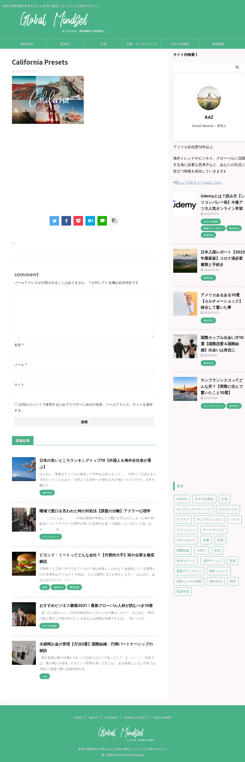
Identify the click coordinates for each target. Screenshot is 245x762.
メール (20, 365)
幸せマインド (186, 561)
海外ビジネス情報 (189, 581)
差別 (217, 550)
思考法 (65, 44)
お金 (103, 44)
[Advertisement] (84, 174)
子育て (201, 550)
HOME (78, 717)
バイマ (234, 519)
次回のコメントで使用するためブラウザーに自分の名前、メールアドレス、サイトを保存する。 (83, 407)
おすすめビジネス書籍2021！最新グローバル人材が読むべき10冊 (96, 605)
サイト (19, 384)
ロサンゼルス (186, 540)
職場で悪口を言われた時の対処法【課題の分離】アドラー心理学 (94, 510)
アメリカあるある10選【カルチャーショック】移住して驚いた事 (222, 301)
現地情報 (218, 44)
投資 (233, 561)
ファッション (186, 530)
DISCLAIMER (162, 717)
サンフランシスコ (209, 519)
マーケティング (214, 530)
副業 (206, 540)
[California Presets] (90, 221)
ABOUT (94, 717)
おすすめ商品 (180, 44)
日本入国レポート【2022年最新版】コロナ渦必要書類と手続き (223, 258)
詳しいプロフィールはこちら (198, 182)
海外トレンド (218, 571)
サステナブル (228, 509)
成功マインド (212, 561)
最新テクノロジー (189, 571)
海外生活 (27, 44)
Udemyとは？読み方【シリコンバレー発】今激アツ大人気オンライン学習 (223, 202)
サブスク (183, 519)
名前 (19, 345)
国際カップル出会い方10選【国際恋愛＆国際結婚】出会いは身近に (222, 343)
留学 (233, 581)
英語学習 (183, 591)
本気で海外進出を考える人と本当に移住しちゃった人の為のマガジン (122, 749)
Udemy (182, 499)
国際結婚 (183, 550)
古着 (220, 540)
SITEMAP (111, 717)
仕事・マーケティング (141, 44)
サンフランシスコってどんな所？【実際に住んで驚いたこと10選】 (222, 386)
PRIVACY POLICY (135, 717)
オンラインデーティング (194, 509)
